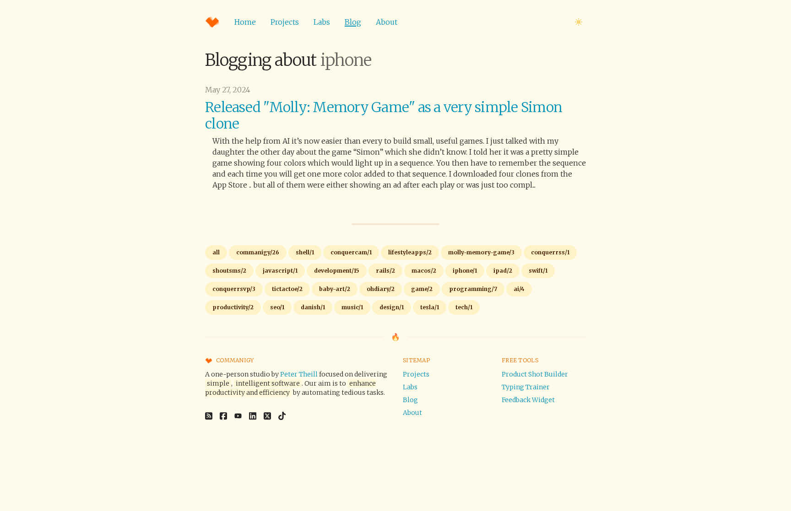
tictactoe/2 (287, 288)
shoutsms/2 (229, 270)
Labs (322, 22)
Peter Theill (299, 374)
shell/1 (305, 252)
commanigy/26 (257, 252)
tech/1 (463, 307)
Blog (353, 22)
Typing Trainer (526, 387)
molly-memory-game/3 (481, 252)
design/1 (391, 307)
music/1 (352, 307)
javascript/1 (280, 270)
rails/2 (385, 270)
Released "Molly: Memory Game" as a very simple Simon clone (383, 115)
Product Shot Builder (535, 374)
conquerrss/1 (550, 252)
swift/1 (538, 270)
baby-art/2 (334, 288)
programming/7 (473, 288)
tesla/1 (429, 307)
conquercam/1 (351, 252)
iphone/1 (465, 270)
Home (245, 22)
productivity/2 (233, 307)
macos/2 (424, 270)
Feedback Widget (528, 400)
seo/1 (277, 307)
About (386, 22)
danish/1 (313, 307)
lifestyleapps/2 (410, 252)
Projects (285, 22)
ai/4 (519, 288)
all (216, 252)
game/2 (422, 288)
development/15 (336, 270)
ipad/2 (502, 270)
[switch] (578, 22)
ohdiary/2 (381, 288)
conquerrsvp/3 (233, 288)
